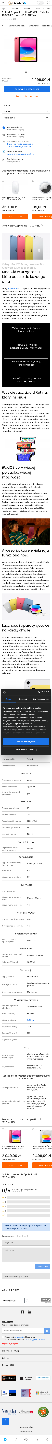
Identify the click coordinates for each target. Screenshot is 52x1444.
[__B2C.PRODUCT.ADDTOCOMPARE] (3, 32)
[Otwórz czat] (5, 1421)
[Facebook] (22, 1312)
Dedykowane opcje (17, 26)
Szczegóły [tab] (23, 699)
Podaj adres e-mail (13, 1330)
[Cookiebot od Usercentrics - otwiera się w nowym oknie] (38, 692)
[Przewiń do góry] (3, 26)
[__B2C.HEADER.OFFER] (47, 1439)
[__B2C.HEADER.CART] (36, 1439)
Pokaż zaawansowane (24, 750)
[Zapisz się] (47, 1331)
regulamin (19, 1337)
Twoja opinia (9, 1250)
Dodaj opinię (42, 1266)
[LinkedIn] (29, 1312)
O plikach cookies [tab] (41, 699)
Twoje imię (8, 1242)
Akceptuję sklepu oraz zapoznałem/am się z (26, 1338)
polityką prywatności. (35, 1339)
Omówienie (34, 26)
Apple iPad (13, 288)
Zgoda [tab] (8, 699)
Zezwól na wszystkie (26, 742)
